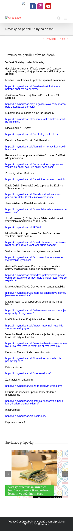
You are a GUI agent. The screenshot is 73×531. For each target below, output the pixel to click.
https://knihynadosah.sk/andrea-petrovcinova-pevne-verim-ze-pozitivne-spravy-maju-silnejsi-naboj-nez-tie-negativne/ (36, 277)
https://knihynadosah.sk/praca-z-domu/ (27, 373)
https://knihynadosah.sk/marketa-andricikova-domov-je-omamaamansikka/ (36, 294)
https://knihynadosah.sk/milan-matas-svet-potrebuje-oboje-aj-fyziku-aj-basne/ (35, 312)
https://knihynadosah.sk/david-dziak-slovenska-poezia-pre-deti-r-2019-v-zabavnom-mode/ (32, 196)
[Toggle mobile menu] (66, 18)
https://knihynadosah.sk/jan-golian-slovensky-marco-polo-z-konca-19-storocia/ (35, 105)
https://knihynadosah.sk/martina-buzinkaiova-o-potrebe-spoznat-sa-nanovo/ (32, 87)
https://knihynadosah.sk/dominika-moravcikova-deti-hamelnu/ (35, 148)
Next (62, 38)
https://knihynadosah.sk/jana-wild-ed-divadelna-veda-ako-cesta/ (36, 211)
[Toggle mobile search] (58, 18)
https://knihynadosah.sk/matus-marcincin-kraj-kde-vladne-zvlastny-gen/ (34, 327)
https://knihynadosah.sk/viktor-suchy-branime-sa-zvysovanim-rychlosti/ (34, 258)
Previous (51, 38)
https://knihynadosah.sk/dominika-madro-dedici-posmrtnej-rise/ (33, 359)
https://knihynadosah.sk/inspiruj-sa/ (25, 415)
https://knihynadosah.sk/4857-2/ (23, 227)
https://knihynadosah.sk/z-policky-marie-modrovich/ (35, 179)
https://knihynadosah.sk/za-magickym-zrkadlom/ (33, 385)
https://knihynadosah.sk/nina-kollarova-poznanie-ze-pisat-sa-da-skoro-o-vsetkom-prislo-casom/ (35, 243)
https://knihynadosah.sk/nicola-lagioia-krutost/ (31, 134)
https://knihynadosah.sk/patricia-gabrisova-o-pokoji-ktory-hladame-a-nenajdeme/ (35, 402)
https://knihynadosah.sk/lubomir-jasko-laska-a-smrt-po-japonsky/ (35, 120)
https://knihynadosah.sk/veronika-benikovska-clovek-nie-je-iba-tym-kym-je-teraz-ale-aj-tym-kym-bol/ (36, 344)
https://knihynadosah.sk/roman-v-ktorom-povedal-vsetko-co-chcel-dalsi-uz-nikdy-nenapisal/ (34, 165)
